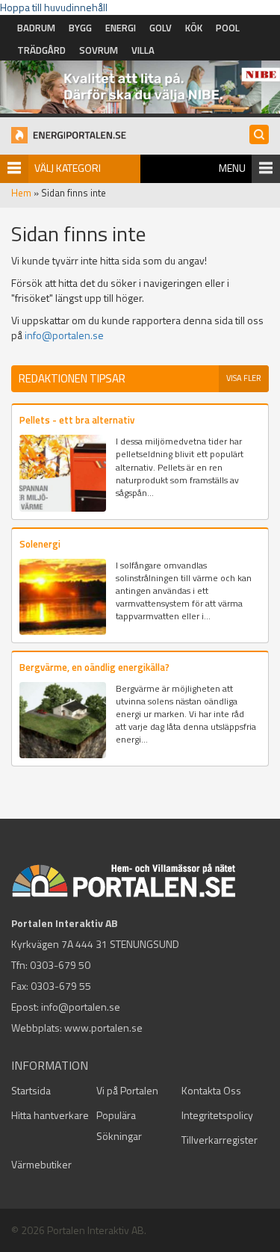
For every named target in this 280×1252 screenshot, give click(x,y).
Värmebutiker (41, 1164)
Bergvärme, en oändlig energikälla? (94, 667)
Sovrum (98, 50)
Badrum (36, 27)
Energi (120, 27)
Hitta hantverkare (50, 1115)
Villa (143, 50)
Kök (193, 27)
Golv (160, 27)
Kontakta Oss (211, 1090)
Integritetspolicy (217, 1115)
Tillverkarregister (219, 1139)
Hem (21, 192)
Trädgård (41, 50)
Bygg (80, 27)
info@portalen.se (64, 335)
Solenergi (39, 543)
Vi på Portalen (127, 1090)
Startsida (31, 1090)
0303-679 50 (60, 965)
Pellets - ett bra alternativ (76, 419)
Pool (228, 27)
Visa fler (243, 378)
